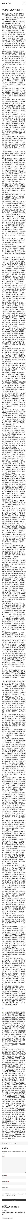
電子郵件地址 (5, 1181)
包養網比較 (9, 1014)
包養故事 (17, 1056)
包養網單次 (9, 584)
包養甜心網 (7, 1019)
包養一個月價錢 (10, 1045)
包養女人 (5, 791)
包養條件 (15, 354)
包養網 (14, 148)
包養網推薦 (19, 765)
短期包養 (9, 506)
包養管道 (4, 1016)
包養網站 (11, 1016)
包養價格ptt (17, 495)
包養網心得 (17, 1060)
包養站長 (18, 1027)
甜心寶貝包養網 (18, 1127)
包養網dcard (19, 1034)
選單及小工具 (24, 3)
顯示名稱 (4, 1175)
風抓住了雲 (6, 3)
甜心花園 (22, 1079)
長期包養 (14, 138)
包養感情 (19, 1016)
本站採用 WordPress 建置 (7, 1218)
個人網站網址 (5, 1187)
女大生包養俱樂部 (8, 478)
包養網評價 (19, 1014)
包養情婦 (5, 404)
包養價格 (15, 945)
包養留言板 (20, 382)
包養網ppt (18, 1125)
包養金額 (14, 1032)
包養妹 (20, 452)
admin (15, 1143)
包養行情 (15, 1055)
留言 (3, 1156)
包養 (6, 92)
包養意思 (10, 744)
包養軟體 (13, 1021)
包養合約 (18, 664)
